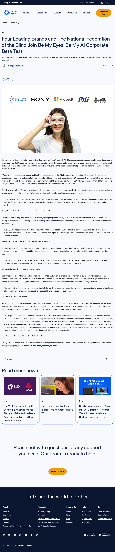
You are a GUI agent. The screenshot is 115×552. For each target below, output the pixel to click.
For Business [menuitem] (88, 13)
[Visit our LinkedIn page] (15, 534)
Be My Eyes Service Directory (49, 522)
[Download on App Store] (89, 535)
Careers (6, 522)
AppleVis (6, 519)
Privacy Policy (103, 515)
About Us (6, 511)
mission (14, 169)
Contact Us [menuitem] (72, 13)
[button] (10, 12)
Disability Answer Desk (47, 220)
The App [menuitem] (25, 13)
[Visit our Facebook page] (4, 534)
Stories (68, 511)
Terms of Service (104, 511)
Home (4, 23)
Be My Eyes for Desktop (47, 526)
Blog (68, 515)
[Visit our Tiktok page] (31, 534)
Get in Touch (57, 471)
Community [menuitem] (42, 13)
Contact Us (7, 515)
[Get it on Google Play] (105, 535)
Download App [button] (104, 13)
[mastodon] (37, 534)
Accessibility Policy (105, 519)
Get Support (86, 515)
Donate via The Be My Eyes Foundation (17, 526)
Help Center (86, 511)
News (68, 519)
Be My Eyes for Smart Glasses (49, 519)
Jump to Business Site (13, 3)
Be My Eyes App (44, 511)
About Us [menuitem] (58, 13)
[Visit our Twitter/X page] (9, 534)
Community (14, 23)
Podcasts (69, 522)
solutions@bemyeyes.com (45, 346)
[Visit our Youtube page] (26, 534)
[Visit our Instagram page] (20, 534)
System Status (87, 519)
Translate (85, 522)
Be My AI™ (42, 515)
